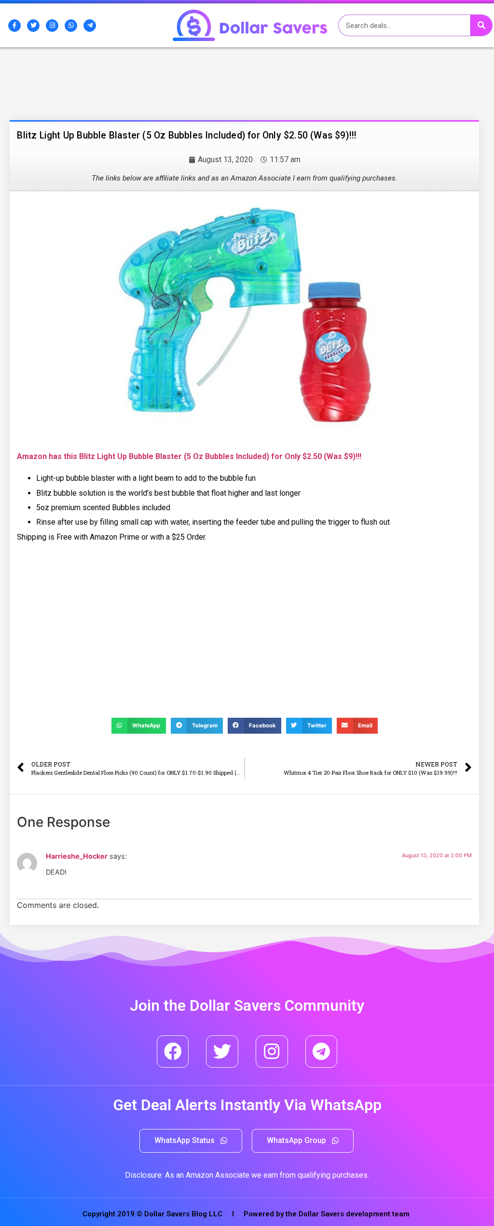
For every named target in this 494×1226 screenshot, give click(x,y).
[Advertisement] (89, 98)
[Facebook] (173, 1051)
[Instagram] (52, 25)
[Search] (481, 25)
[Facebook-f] (14, 25)
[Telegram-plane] (89, 25)
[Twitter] (33, 25)
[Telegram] (321, 1051)
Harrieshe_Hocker (77, 856)
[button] (190, 1141)
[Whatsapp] (71, 25)
